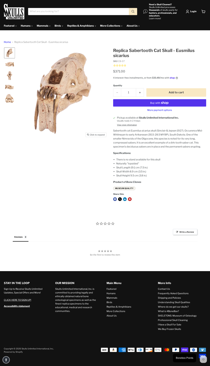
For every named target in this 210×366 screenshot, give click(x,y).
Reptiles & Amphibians (80, 25)
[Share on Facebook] (115, 199)
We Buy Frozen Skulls (169, 329)
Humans (26, 25)
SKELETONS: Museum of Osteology (177, 315)
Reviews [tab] (18, 236)
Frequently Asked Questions (173, 293)
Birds (58, 25)
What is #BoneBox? (168, 311)
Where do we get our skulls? (173, 306)
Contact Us (164, 289)
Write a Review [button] (186, 232)
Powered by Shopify (13, 352)
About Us (132, 25)
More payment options (159, 110)
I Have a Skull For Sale (169, 324)
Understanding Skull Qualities (174, 302)
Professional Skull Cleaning (173, 320)
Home (7, 42)
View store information (127, 125)
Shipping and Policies (169, 297)
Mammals (43, 25)
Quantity (117, 85)
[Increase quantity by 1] (140, 92)
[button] (192, 11)
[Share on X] (120, 199)
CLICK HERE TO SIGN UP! (17, 300)
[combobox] (78, 11)
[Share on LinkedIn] (125, 199)
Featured (9, 25)
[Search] (133, 11)
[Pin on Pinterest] (130, 199)
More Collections (110, 25)
